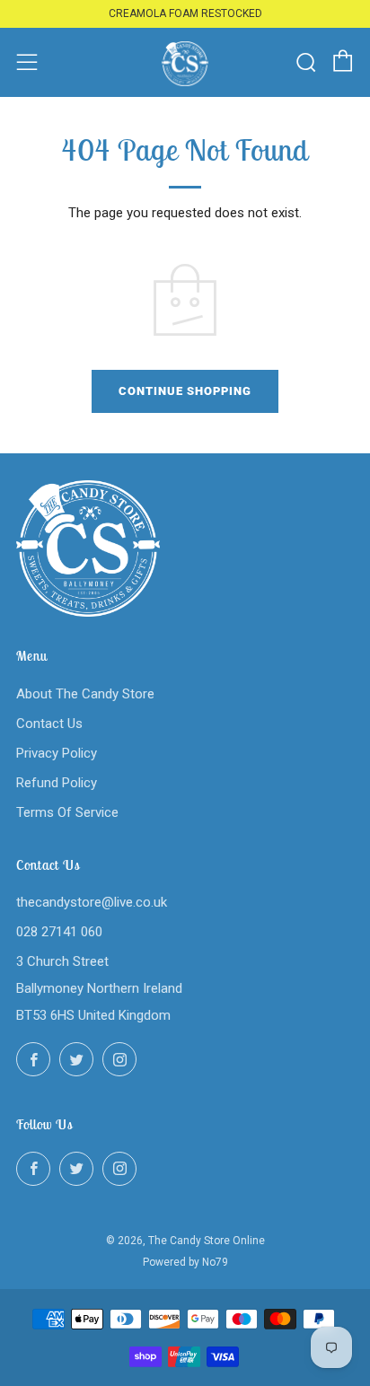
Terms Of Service (67, 812)
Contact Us (49, 723)
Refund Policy (56, 783)
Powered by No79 (185, 1262)
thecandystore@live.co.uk (91, 902)
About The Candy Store (85, 694)
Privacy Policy (56, 753)
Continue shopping (185, 391)
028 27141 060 (59, 932)
